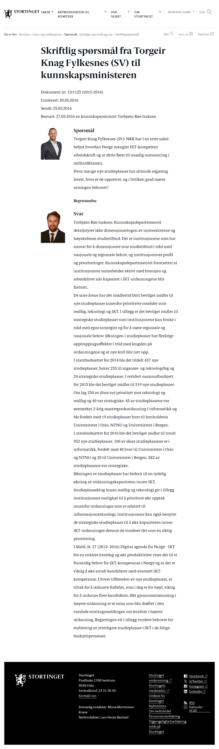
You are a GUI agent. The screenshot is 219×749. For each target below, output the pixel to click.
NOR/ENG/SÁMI (179, 12)
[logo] (22, 14)
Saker (45, 12)
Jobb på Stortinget (156, 729)
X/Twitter (196, 681)
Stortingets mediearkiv (157, 688)
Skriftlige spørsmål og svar (96, 34)
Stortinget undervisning (158, 678)
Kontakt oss (87, 695)
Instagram (196, 686)
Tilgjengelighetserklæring (167, 721)
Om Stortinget (143, 14)
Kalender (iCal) (196, 708)
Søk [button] (202, 12)
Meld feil (203, 34)
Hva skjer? (116, 14)
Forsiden (24, 34)
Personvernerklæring (164, 716)
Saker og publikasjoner (47, 34)
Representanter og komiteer (74, 14)
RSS (192, 703)
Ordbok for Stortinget (157, 698)
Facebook (196, 676)
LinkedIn (195, 691)
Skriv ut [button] (183, 34)
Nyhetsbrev (157, 706)
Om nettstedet (160, 711)
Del (166, 34)
